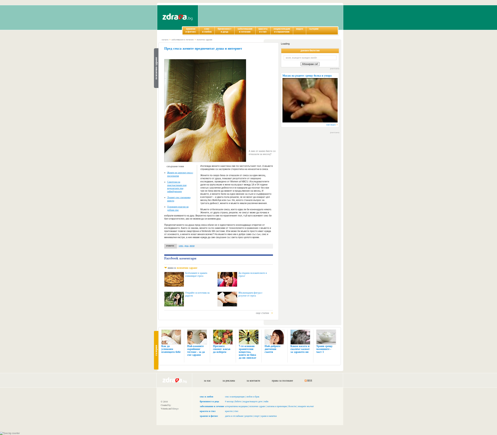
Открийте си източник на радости (197, 294)
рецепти (248, 415)
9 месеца (229, 401)
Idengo (175, 408)
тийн (266, 401)
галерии (313, 29)
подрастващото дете (252, 401)
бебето (238, 401)
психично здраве (204, 40)
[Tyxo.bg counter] (10, 433)
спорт (256, 415)
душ (186, 246)
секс (181, 246)
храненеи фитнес (190, 30)
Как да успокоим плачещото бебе (171, 349)
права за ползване (282, 380)
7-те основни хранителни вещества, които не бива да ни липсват (247, 352)
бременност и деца (209, 401)
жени (192, 246)
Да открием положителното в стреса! (252, 274)
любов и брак (252, 396)
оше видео (331, 124)
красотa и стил (207, 411)
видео (299, 29)
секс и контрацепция (235, 396)
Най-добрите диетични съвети (272, 349)
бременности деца (224, 30)
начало (165, 40)
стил (236, 411)
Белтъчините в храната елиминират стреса (196, 274)
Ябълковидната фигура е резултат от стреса (250, 294)
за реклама (228, 380)
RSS (309, 380)
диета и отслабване (234, 415)
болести (292, 406)
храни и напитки (269, 415)
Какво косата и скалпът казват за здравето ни (300, 349)
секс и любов (206, 396)
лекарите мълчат (306, 406)
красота (228, 411)
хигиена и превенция (277, 406)
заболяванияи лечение (244, 30)
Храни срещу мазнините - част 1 (324, 349)
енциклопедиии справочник (282, 30)
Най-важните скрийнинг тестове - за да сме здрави (196, 350)
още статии (262, 313)
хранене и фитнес (209, 416)
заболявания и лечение (182, 40)
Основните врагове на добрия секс (178, 208)
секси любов (207, 30)
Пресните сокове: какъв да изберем (221, 349)
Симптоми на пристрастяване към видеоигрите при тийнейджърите (177, 186)
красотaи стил (263, 30)
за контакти (253, 380)
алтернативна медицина (236, 406)
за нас (207, 380)
